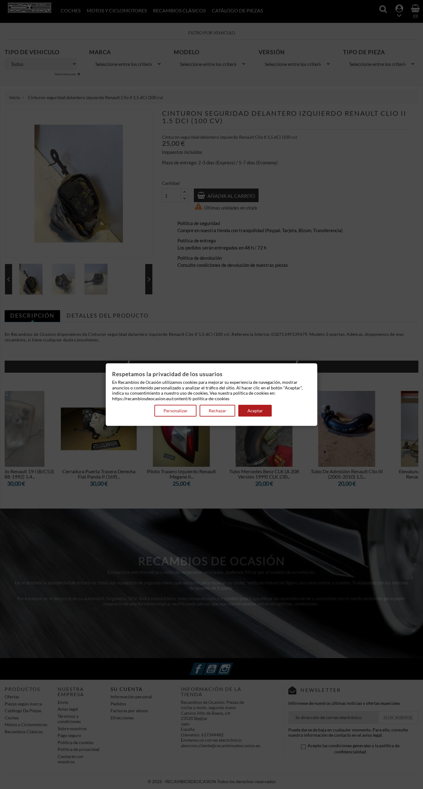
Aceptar (255, 410)
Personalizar (176, 410)
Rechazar (217, 410)
